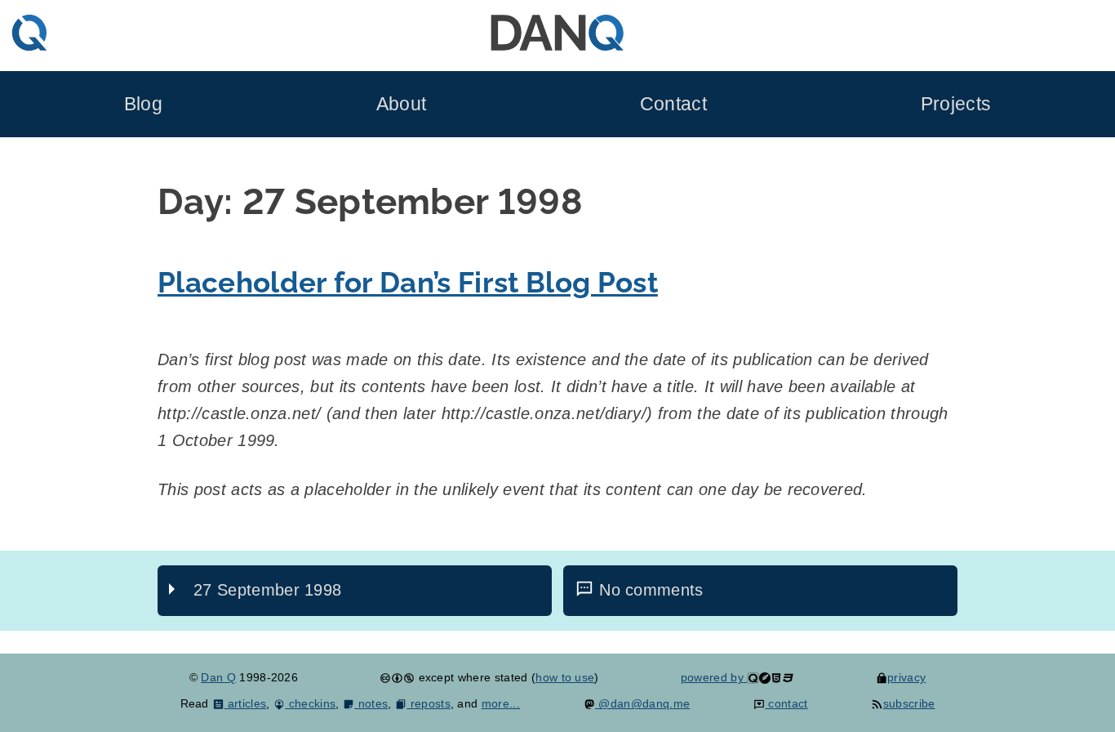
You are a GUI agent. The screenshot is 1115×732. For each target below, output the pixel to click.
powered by (714, 677)
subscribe (909, 703)
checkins (310, 703)
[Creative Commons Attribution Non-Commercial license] (397, 677)
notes (371, 703)
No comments (651, 590)
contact (786, 703)
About (401, 104)
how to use (564, 677)
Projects (956, 104)
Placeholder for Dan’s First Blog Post (408, 282)
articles (245, 703)
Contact (673, 104)
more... (501, 703)
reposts (428, 703)
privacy (906, 677)
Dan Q (218, 677)
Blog (143, 104)
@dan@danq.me (642, 703)
